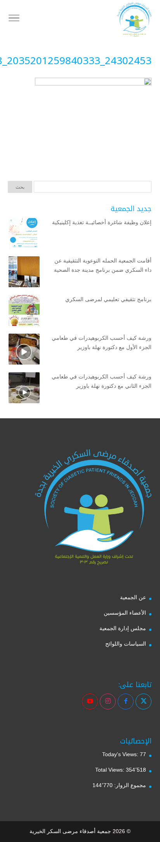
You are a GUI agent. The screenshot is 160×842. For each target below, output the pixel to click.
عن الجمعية (133, 597)
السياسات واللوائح (125, 644)
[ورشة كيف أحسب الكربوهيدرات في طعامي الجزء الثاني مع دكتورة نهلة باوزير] (24, 389)
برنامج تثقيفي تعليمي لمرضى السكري (108, 299)
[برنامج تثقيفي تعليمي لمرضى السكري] (24, 312)
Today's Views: (121, 754)
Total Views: (110, 770)
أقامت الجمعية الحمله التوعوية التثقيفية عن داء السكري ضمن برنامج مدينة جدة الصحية (102, 265)
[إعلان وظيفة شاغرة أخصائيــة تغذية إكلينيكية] (24, 235)
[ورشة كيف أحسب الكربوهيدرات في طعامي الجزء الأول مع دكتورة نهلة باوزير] (24, 351)
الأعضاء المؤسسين (125, 613)
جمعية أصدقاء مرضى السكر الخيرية (70, 831)
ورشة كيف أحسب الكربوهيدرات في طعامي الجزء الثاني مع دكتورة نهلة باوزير (101, 381)
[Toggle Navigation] (14, 19)
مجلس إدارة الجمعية (122, 628)
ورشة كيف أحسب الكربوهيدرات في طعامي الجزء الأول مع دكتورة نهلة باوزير (101, 342)
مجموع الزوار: (129, 785)
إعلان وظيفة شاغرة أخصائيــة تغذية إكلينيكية (101, 222)
